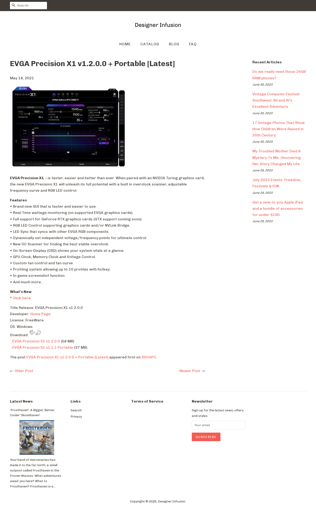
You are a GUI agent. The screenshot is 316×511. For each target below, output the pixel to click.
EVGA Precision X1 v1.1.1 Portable (42, 347)
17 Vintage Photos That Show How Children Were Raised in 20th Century (278, 128)
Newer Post (190, 371)
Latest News (21, 401)
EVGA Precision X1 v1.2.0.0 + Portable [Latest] (67, 357)
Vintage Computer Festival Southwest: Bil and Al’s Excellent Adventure (276, 100)
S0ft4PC (149, 357)
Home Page (40, 314)
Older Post (24, 371)
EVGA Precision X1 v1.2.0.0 (36, 341)
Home (125, 44)
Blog (174, 44)
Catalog (149, 44)
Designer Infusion (171, 501)
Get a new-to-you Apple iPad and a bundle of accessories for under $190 (277, 208)
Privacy (76, 416)
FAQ (193, 44)
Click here (22, 298)
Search (76, 410)
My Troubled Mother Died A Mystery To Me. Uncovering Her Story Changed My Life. (276, 157)
